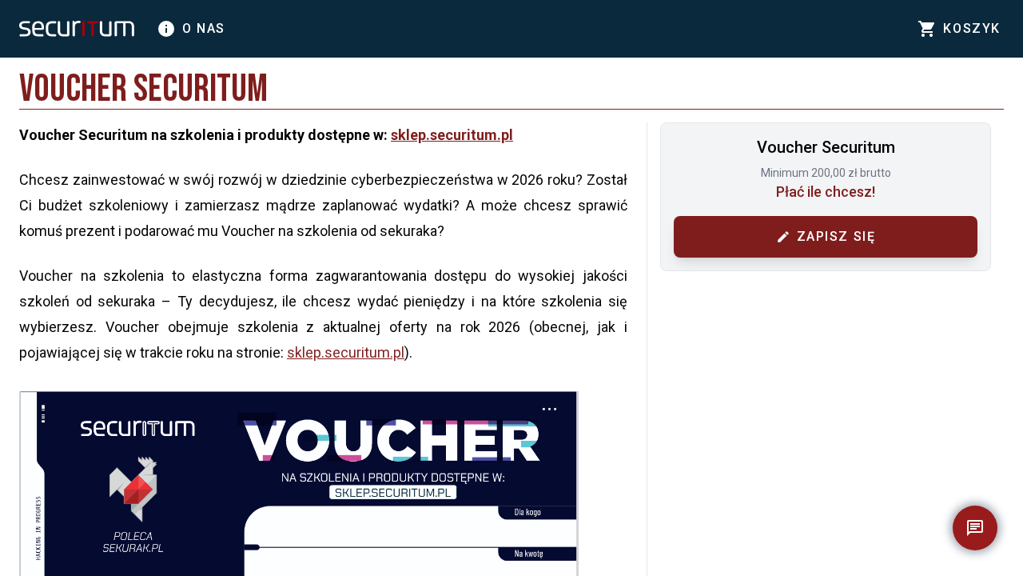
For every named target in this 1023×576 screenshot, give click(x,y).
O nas (191, 28)
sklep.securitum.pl (452, 134)
